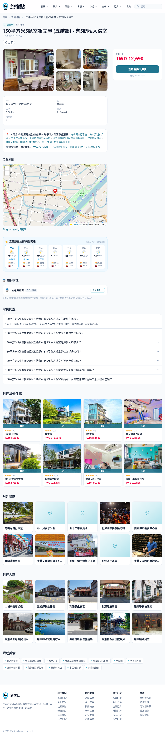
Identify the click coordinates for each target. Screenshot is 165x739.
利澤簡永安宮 (76, 146)
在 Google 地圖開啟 (16, 229)
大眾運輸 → (98, 290)
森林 (104, 6)
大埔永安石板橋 (40, 146)
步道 (92, 6)
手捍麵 (119, 660)
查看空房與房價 (137, 69)
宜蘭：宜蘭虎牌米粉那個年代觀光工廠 (25, 141)
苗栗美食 (89, 714)
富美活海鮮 (75, 667)
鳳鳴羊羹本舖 (13, 667)
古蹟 (79, 6)
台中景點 (62, 719)
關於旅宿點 (145, 698)
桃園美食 (89, 706)
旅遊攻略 (144, 702)
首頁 (5, 17)
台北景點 (62, 702)
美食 (55, 6)
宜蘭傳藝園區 (94, 138)
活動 (67, 6)
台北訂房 (117, 702)
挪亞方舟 (53, 660)
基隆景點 (62, 698)
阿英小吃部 (135, 660)
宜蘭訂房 (15, 17)
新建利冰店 (56, 667)
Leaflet (75, 224)
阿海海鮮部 (93, 667)
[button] (55, 191)
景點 (43, 6)
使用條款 (144, 710)
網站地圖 (144, 714)
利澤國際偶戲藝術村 (40, 138)
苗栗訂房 (117, 714)
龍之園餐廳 (12, 660)
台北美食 (89, 702)
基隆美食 (89, 698)
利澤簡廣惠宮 (93, 146)
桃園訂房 (117, 706)
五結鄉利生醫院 (59, 146)
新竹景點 (62, 710)
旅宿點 (17, 6)
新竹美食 (89, 710)
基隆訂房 (117, 698)
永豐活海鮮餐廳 (35, 667)
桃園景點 (62, 706)
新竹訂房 (117, 710)
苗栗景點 (62, 714)
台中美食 (89, 719)
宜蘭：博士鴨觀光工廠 (58, 141)
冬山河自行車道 (79, 134)
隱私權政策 (145, 706)
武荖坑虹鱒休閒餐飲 (75, 660)
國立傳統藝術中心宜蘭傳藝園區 (69, 138)
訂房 (116, 6)
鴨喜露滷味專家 (33, 660)
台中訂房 (117, 719)
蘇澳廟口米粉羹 (100, 660)
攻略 (128, 6)
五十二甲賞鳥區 (19, 138)
